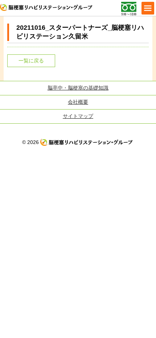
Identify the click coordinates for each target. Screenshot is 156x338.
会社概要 (78, 102)
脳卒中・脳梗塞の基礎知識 (78, 88)
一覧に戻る (31, 60)
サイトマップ (78, 116)
